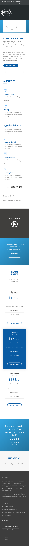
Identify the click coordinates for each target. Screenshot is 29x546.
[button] (5, 72)
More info (20, 22)
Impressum (5, 537)
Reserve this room (10, 65)
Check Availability (14, 323)
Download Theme (14, 254)
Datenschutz (5, 539)
